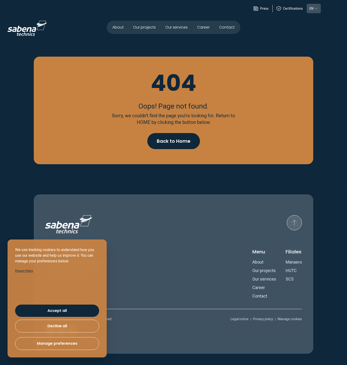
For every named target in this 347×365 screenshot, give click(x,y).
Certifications (293, 8)
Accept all (57, 310)
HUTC (291, 270)
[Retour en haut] (294, 222)
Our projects (144, 27)
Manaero (294, 262)
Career (203, 27)
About (118, 27)
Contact (227, 27)
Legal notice (240, 319)
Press (264, 8)
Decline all (57, 326)
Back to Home (173, 141)
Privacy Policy (24, 271)
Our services (176, 27)
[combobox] (314, 8)
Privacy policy (263, 319)
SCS (290, 279)
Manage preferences (57, 343)
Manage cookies (290, 319)
